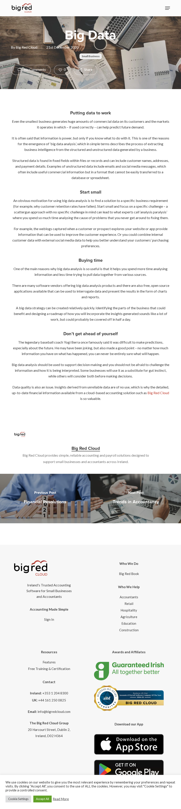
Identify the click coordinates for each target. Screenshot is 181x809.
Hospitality (129, 610)
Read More (61, 799)
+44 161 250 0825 (52, 700)
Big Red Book (129, 574)
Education (128, 623)
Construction (129, 630)
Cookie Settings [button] (18, 799)
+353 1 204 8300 (55, 693)
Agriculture (129, 617)
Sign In (49, 619)
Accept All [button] (42, 799)
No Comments (34, 69)
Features (49, 662)
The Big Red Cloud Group (49, 723)
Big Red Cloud (26, 47)
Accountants (129, 597)
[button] (167, 8)
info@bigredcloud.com (54, 712)
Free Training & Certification (49, 669)
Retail (128, 604)
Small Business (91, 56)
